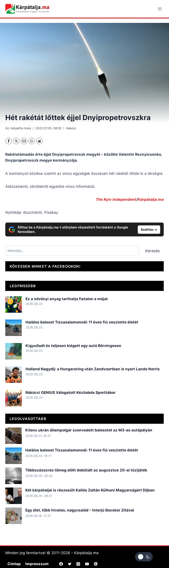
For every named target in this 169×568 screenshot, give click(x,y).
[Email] (24, 141)
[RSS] (95, 564)
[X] (16, 141)
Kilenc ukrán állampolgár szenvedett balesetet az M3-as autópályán (88, 430)
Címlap (14, 564)
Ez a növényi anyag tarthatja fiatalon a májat (67, 299)
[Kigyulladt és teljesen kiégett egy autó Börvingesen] (13, 351)
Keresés (152, 250)
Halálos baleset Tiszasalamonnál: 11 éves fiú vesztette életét (82, 322)
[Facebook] (8, 141)
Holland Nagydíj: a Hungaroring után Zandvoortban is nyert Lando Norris (93, 369)
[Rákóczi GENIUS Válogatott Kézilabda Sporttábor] (13, 398)
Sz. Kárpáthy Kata (18, 128)
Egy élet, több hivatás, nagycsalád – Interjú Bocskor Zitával (79, 510)
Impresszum (37, 564)
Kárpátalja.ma (151, 199)
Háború (71, 128)
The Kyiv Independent (116, 199)
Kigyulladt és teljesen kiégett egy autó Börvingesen (73, 345)
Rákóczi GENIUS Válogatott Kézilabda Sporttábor (71, 392)
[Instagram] (78, 564)
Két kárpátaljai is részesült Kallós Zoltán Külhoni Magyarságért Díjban (90, 490)
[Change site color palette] (144, 556)
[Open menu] (160, 8)
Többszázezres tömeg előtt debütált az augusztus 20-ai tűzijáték (86, 470)
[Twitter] (69, 564)
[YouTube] (87, 564)
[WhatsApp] (31, 141)
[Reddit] (39, 141)
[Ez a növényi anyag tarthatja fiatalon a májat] (13, 304)
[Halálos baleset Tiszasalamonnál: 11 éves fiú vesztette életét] (13, 328)
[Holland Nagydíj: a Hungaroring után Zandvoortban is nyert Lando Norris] (13, 374)
